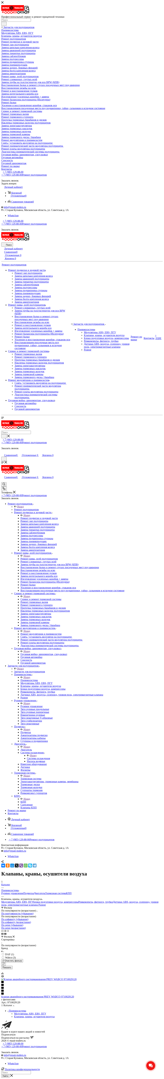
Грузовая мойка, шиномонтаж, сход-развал (43, 654)
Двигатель (26, 749)
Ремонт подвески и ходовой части (39, 518)
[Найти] (4, 24)
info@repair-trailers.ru (15, 207)
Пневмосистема (29, 680)
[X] (17, 865)
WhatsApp (13, 215)
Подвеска (25, 732)
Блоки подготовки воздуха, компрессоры (55, 902)
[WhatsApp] (26, 865)
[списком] (5, 930)
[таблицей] (8, 930)
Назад (20, 506)
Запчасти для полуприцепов (29, 671)
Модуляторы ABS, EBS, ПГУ (17, 902)
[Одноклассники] (8, 865)
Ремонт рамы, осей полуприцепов (39, 558)
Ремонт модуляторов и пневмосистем (41, 634)
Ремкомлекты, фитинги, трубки (95, 902)
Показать (7, 967)
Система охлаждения (38, 758)
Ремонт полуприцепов (26, 509)
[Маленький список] (2, 933)
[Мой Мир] (12, 865)
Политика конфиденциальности (22, 1069)
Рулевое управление (31, 706)
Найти (5, 1076)
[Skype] (30, 865)
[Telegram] (35, 865)
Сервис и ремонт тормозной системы (40, 599)
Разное (42, 904)
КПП (23, 801)
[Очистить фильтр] (3, 964)
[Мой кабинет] (2, 451)
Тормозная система (30, 778)
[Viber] (21, 865)
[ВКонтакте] (3, 865)
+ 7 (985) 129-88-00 (13, 172)
